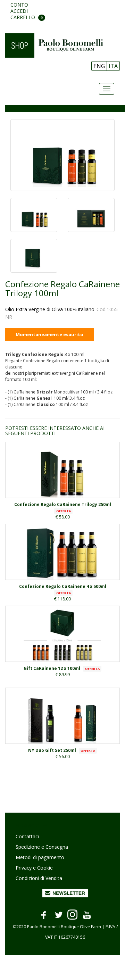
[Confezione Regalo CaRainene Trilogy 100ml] (62, 155)
